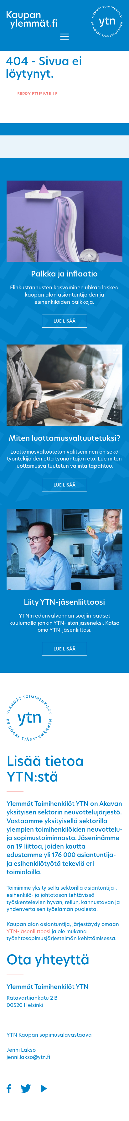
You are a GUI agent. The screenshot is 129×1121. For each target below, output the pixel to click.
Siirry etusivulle (37, 94)
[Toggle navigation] (64, 36)
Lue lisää (64, 321)
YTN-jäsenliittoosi (28, 931)
